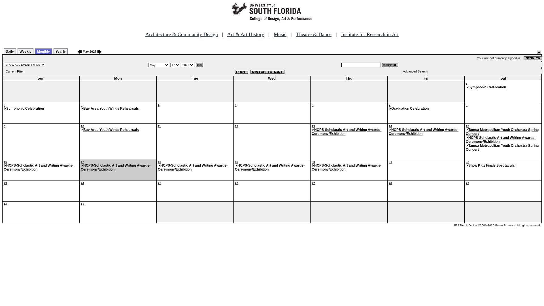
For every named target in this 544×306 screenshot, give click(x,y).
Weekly (25, 52)
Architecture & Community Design (181, 34)
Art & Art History (245, 34)
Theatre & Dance (314, 34)
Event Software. (505, 225)
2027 (93, 51)
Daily (10, 52)
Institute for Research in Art (370, 34)
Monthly (43, 52)
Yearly (61, 52)
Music (280, 34)
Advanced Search (415, 71)
